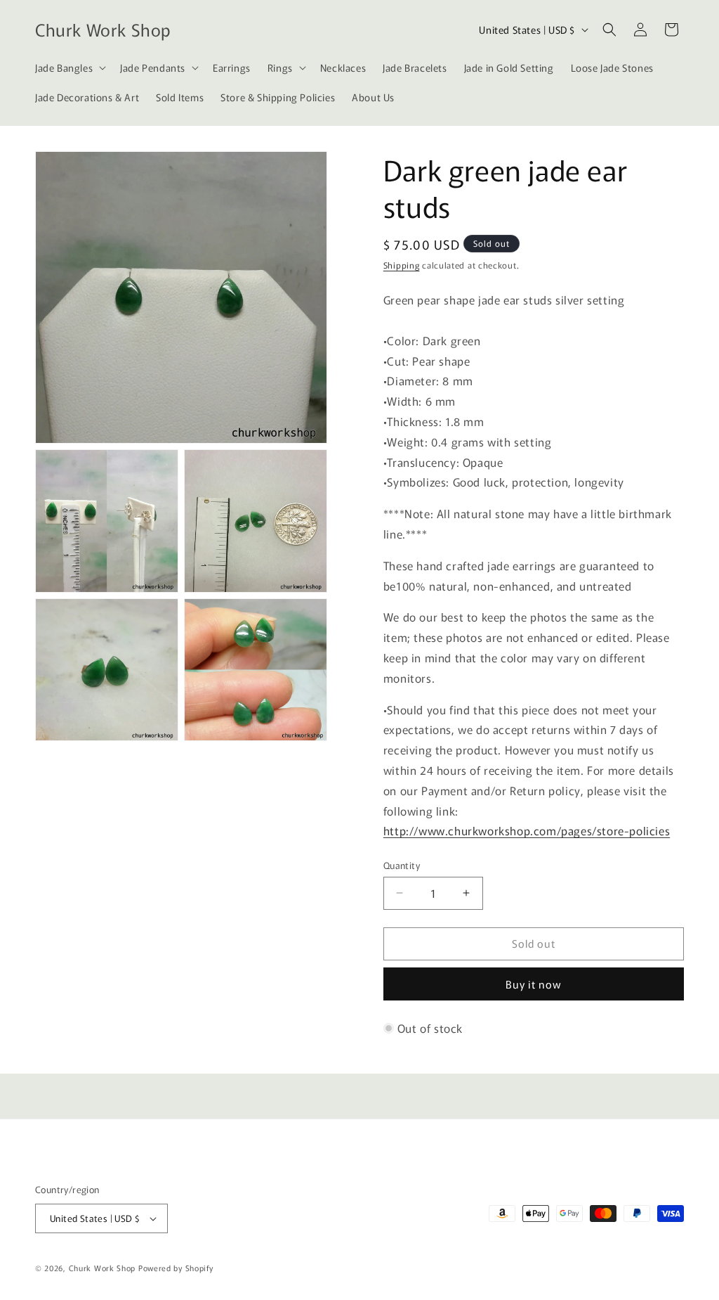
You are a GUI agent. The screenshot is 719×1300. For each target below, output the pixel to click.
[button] (69, 67)
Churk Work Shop (102, 1267)
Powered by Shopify (175, 1267)
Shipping (401, 265)
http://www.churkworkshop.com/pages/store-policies (526, 830)
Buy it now (534, 984)
